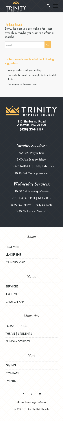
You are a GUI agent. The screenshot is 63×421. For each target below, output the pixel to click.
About (31, 236)
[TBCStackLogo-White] (26, 6)
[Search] (47, 6)
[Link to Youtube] (40, 393)
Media (31, 276)
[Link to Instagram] (31, 393)
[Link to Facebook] (23, 393)
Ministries (31, 315)
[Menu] (54, 6)
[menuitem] (47, 6)
